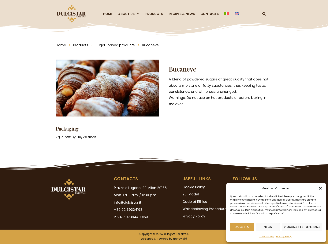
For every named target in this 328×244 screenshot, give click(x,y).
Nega (268, 227)
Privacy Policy (284, 236)
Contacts (209, 14)
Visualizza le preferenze (302, 227)
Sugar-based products (115, 45)
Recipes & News (182, 14)
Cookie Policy (266, 236)
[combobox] (256, 14)
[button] (320, 188)
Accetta (242, 227)
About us (126, 14)
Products (154, 14)
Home (108, 14)
